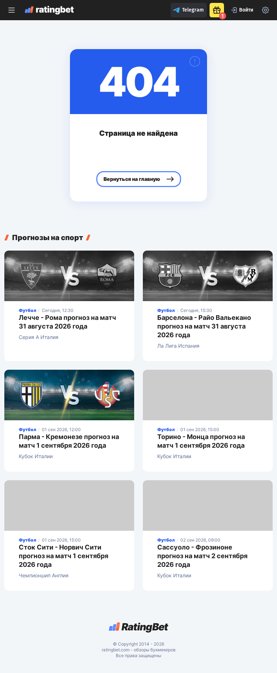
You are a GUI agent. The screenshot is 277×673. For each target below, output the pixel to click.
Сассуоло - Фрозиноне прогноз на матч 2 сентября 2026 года (202, 555)
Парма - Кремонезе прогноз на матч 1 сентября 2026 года (69, 441)
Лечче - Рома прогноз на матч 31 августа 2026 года (67, 322)
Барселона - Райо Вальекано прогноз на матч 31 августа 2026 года (204, 326)
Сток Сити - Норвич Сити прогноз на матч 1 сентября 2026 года (63, 555)
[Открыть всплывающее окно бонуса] (217, 10)
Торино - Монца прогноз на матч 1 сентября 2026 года (201, 441)
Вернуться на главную (132, 179)
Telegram (193, 10)
